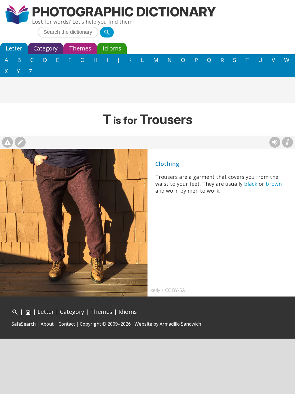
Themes (80, 48)
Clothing (167, 164)
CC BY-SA (175, 290)
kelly (155, 290)
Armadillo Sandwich (180, 324)
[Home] (17, 15)
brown (274, 183)
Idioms (112, 48)
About (47, 324)
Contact (66, 324)
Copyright (90, 324)
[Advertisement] (147, 90)
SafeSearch (24, 324)
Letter (14, 48)
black (250, 183)
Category (45, 48)
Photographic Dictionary (124, 12)
